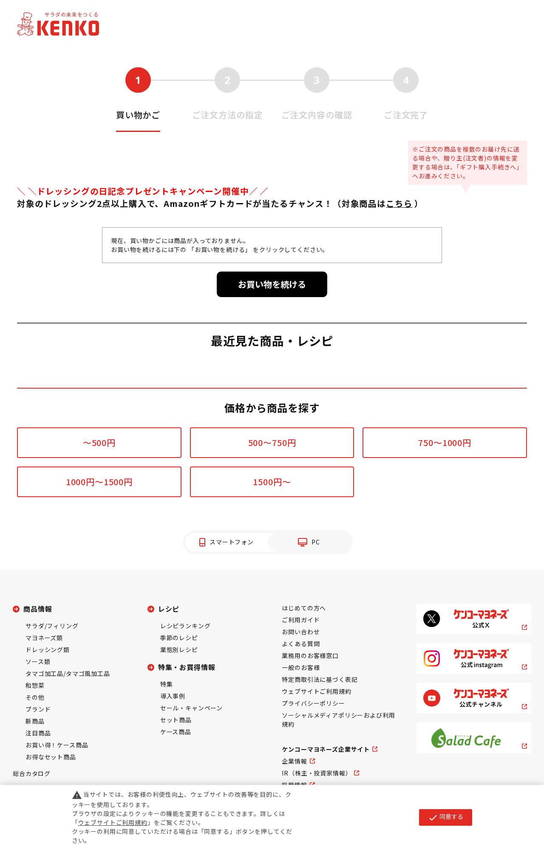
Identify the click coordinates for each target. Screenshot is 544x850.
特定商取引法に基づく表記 (319, 679)
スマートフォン (232, 542)
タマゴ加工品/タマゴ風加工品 (68, 673)
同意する (445, 817)
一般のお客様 (301, 667)
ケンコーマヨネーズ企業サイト (326, 749)
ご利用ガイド (301, 619)
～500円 (99, 442)
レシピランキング (185, 625)
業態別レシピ (179, 649)
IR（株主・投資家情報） (316, 773)
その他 (35, 697)
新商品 (35, 721)
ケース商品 (175, 731)
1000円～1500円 (99, 481)
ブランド (38, 709)
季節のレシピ (179, 637)
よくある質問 (301, 643)
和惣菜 (35, 685)
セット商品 (176, 719)
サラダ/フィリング (52, 625)
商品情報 (37, 609)
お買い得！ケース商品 (57, 745)
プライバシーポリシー (313, 703)
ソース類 (38, 661)
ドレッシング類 (48, 649)
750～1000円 (444, 442)
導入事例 (172, 696)
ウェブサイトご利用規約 (316, 691)
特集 (166, 684)
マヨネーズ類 (44, 637)
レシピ (169, 609)
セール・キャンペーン (191, 708)
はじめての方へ (304, 608)
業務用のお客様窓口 (310, 655)
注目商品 (38, 733)
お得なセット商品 (51, 757)
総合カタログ (32, 773)
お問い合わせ (301, 631)
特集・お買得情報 (186, 667)
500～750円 (272, 442)
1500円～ (272, 481)
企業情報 (294, 761)
